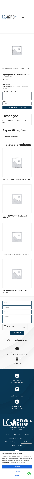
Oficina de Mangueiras (11, 442)
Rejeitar (17, 475)
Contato (26, 442)
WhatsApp (17, 380)
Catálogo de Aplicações (16, 438)
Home (4, 68)
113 (11, 86)
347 (14, 86)
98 (19, 86)
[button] (23, 17)
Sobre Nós (17, 434)
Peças (27, 434)
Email (4, 101)
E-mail (17, 394)
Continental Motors (12, 68)
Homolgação (17, 406)
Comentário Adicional (9, 91)
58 (16, 86)
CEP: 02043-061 (17, 363)
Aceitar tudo (17, 466)
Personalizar (17, 471)
